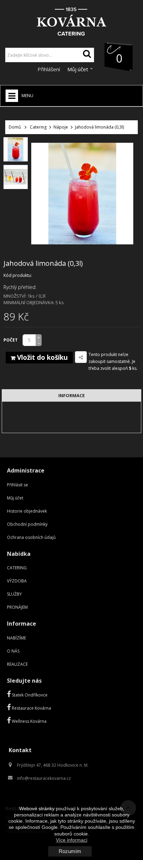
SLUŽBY (14, 594)
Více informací (71, 840)
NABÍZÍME (16, 638)
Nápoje (60, 127)
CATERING (17, 568)
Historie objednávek (27, 511)
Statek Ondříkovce (29, 695)
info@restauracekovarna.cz (44, 778)
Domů (15, 127)
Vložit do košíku (41, 357)
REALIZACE (17, 664)
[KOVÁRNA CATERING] (71, 19)
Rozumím (70, 851)
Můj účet (15, 498)
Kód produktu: (17, 275)
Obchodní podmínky (27, 524)
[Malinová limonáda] (15, 149)
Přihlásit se (17, 485)
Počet (10, 340)
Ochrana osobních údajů (31, 537)
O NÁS (13, 651)
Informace (71, 395)
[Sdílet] (81, 357)
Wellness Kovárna (29, 721)
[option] (15, 149)
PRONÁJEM (17, 607)
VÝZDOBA (17, 581)
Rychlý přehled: (19, 287)
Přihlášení (49, 69)
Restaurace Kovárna (31, 708)
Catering (38, 127)
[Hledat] (87, 55)
